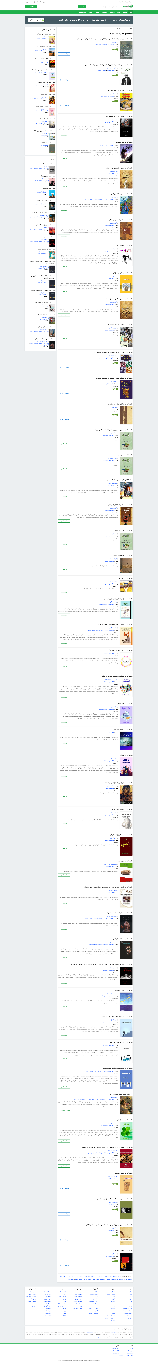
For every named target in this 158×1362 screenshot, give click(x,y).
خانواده (107, 635)
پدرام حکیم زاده (113, 356)
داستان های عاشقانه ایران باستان (99, 263)
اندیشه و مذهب (111, 1294)
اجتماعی (113, 1306)
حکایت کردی (115, 206)
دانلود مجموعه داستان (97, 206)
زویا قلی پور (44, 239)
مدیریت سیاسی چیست (79, 1055)
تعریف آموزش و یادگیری (66, 283)
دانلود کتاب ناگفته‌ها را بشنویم (122, 939)
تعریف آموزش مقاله (100, 285)
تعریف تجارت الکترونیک (96, 1078)
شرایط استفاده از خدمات (126, 1355)
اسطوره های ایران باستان (81, 127)
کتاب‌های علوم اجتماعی (107, 460)
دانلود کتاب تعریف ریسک (123, 531)
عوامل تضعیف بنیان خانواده (70, 635)
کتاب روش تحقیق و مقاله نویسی (83, 718)
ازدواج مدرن (76, 639)
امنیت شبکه (115, 1083)
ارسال (99, 1337)
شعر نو (130, 1299)
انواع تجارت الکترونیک (83, 1078)
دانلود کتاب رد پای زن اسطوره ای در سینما (118, 783)
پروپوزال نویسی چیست (91, 609)
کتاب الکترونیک (114, 1348)
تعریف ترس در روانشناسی (76, 975)
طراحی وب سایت (93, 1308)
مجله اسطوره (92, 490)
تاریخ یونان (92, 515)
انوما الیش (64, 230)
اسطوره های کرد (100, 204)
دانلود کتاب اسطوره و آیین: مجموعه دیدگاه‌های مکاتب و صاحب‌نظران (109, 1225)
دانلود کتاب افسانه (104, 923)
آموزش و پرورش (96, 283)
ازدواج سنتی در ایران (85, 639)
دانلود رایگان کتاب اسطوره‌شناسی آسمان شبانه (106, 311)
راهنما (33, 2)
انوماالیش (115, 232)
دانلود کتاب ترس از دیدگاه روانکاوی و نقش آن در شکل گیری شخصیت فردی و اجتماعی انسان (101, 965)
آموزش (111, 283)
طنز (131, 1301)
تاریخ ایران (110, 230)
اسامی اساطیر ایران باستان (111, 181)
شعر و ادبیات (33, 1292)
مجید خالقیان (113, 890)
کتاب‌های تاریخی (44, 145)
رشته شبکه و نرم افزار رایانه (90, 1076)
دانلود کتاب (64, 135)
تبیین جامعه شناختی (99, 635)
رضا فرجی (114, 197)
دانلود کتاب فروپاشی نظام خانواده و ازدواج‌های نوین (115, 625)
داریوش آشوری (113, 328)
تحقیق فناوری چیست (107, 737)
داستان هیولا (71, 923)
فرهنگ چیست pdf (74, 658)
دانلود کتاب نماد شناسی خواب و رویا (120, 91)
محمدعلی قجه (43, 329)
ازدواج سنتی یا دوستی (97, 639)
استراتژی (73, 1157)
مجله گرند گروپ (112, 483)
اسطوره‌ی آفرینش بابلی (84, 232)
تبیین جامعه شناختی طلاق (85, 635)
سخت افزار (95, 1304)
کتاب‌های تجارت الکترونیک (106, 1071)
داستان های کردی (83, 204)
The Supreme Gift (76, 1102)
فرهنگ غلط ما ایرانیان (102, 689)
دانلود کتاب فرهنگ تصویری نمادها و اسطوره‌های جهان (114, 378)
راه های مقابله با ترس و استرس (95, 977)
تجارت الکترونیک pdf (95, 1081)
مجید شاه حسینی (112, 786)
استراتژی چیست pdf (84, 1160)
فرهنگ (67, 661)
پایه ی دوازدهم (66, 1076)
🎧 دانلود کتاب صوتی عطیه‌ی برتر (121, 1094)
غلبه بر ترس (64, 1027)
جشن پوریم (63, 897)
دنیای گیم (62, 490)
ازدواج (111, 635)
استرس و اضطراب (74, 977)
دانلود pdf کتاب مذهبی (84, 1130)
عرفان (71, 820)
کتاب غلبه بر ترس (99, 1029)
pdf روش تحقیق (109, 718)
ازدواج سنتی (103, 637)
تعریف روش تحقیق (90, 611)
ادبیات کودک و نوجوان (108, 44)
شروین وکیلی (113, 120)
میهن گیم (90, 493)
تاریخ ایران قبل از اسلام (98, 258)
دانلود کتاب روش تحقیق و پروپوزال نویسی (118, 599)
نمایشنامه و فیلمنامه (127, 1311)
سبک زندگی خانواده (73, 1130)
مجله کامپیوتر (103, 493)
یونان (97, 515)
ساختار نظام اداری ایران (73, 1053)
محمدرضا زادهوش (42, 252)
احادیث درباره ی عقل (86, 1001)
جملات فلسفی (85, 589)
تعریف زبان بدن (99, 949)
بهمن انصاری (113, 249)
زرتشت (75, 845)
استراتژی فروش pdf (96, 1160)
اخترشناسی (84, 309)
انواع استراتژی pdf (94, 1162)
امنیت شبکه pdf (106, 1083)
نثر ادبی (130, 1306)
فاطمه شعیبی (43, 61)
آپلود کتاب (31, 6)
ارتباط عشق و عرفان (101, 1102)
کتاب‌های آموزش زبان (43, 268)
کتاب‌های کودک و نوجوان (42, 38)
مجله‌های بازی (110, 486)
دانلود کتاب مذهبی (97, 1001)
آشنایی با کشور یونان (68, 515)
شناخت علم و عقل (108, 1001)
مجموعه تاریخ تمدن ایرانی (106, 515)
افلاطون (75, 820)
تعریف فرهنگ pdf (110, 661)
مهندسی (104, 12)
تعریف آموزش (104, 283)
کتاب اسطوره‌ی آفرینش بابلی (69, 232)
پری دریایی (111, 925)
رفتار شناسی (80, 949)
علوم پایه (113, 1320)
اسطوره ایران (82, 129)
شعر (131, 1296)
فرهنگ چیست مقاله (98, 770)
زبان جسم (115, 951)
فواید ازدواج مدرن (67, 639)
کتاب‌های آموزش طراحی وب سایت (40, 72)
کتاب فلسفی (109, 820)
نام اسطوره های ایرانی (100, 256)
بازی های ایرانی (111, 493)
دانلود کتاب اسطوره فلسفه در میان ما (120, 325)
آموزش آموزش (87, 283)
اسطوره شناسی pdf (107, 129)
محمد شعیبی (113, 942)
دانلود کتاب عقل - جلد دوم (123, 990)
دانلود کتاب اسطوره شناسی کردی (121, 194)
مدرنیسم (67, 1050)
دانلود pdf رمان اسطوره (82, 150)
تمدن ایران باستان (109, 258)
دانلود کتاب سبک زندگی (124, 1120)
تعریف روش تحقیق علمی (67, 609)
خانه (130, 12)
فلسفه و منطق (102, 70)
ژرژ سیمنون (44, 203)
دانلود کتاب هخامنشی (96, 897)
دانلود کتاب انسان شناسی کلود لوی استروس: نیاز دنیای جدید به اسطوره (108, 65)
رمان (113, 152)
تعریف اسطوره (89, 129)
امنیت (96, 1296)
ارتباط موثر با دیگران (91, 954)
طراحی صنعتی (78, 1292)
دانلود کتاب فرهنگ (126, 755)
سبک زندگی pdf (95, 1130)
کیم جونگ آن (43, 305)
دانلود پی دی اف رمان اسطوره (76, 152)
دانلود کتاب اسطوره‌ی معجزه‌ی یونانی (120, 505)
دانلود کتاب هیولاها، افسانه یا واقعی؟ (119, 913)
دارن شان (44, 97)
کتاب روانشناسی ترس (88, 1029)
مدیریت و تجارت (32, 1301)
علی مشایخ (114, 1020)
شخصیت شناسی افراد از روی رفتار (93, 951)
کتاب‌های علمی (45, 135)
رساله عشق (109, 1104)
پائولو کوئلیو (114, 1097)
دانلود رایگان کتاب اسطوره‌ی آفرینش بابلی (101, 232)
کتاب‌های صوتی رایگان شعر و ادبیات (104, 1099)
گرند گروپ (96, 493)
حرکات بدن (74, 949)
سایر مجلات (48, 1316)
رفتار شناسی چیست (77, 951)
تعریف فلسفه (101, 566)
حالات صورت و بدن (107, 951)
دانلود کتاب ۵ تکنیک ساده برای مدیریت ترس (117, 1017)
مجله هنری (48, 1313)
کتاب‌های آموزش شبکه (92, 1071)
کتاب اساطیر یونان (90, 517)
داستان (130, 1292)
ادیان (106, 1256)
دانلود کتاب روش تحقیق (124, 704)
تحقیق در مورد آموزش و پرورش (85, 288)
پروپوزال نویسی (101, 609)
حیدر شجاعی (113, 94)
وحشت (81, 977)
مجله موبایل (48, 1294)
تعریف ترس (107, 975)
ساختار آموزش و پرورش (100, 288)
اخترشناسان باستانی (87, 311)
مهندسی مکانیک (77, 1301)
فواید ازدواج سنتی (94, 637)
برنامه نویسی (94, 1299)
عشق (76, 1104)
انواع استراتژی (103, 1162)
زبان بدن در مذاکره (90, 949)
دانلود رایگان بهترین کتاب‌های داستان (39, 99)
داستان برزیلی (88, 1104)
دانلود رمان (102, 150)
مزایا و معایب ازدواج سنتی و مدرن (80, 637)
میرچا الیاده (114, 1254)
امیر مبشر (44, 317)
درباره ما (130, 1351)
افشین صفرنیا (113, 276)
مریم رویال (44, 49)
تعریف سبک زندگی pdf (84, 1135)
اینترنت (96, 1292)
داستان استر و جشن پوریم (74, 897)
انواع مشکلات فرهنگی (76, 689)
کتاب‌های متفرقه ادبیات (43, 294)
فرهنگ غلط (110, 686)
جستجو (82, 7)
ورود (44, 2)
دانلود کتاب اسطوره (116, 1279)
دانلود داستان (107, 206)
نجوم (71, 309)
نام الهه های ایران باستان (84, 260)
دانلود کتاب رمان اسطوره (124, 142)
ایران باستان (109, 871)
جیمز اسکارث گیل (42, 179)
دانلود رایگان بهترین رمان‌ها (42, 50)
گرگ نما (106, 925)
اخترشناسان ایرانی (64, 309)
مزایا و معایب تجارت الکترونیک (68, 1078)
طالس (93, 820)
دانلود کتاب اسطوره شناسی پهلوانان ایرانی (118, 116)
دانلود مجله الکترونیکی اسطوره (105, 490)
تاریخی (113, 1299)
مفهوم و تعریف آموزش (112, 285)
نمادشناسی (104, 96)
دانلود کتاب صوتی (65, 1110)
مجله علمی (48, 1308)
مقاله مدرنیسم (100, 1053)
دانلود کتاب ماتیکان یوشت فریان (121, 835)
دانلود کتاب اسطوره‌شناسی (123, 1173)
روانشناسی (112, 1304)
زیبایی (64, 1299)
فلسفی (113, 1311)
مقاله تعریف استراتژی (72, 1160)
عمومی (97, 12)
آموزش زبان (129, 1316)
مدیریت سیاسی (104, 1055)
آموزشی (34, 1306)
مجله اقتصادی (47, 1301)
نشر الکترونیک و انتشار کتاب (125, 2)
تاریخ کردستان (73, 204)
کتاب (118, 1334)
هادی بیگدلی (44, 191)
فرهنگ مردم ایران (65, 689)
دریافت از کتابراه (64, 54)
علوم (118, 12)
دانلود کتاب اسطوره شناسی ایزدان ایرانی (119, 168)
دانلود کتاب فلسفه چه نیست (122, 556)
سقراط (79, 820)
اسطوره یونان (85, 515)
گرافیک (96, 1311)
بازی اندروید (74, 493)
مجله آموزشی (47, 1306)
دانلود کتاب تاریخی (108, 845)
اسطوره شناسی (92, 127)
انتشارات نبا (66, 1001)
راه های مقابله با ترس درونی (107, 980)
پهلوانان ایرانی (97, 129)
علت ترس (66, 975)
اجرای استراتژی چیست (83, 1162)
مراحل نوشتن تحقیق (101, 611)
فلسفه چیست (93, 566)
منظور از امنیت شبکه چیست (105, 1076)
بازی (117, 493)
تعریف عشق (109, 1102)
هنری (64, 1313)
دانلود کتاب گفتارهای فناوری (123, 729)
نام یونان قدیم (80, 517)
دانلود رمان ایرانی (71, 150)
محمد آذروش (43, 266)
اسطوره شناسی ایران (68, 127)
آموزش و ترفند (94, 1294)
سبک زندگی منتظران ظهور (97, 1135)
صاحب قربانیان (113, 628)
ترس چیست (100, 975)
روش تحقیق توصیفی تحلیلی (77, 611)
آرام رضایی (44, 121)
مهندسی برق (78, 1299)
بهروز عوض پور (113, 1202)
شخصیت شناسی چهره (112, 954)
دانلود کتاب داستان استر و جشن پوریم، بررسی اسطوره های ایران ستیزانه (108, 887)
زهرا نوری (114, 42)
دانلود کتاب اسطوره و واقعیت (122, 1251)
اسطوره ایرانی (81, 845)
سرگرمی (64, 1301)
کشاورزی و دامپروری (110, 1318)
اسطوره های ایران (74, 871)
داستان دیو (71, 206)
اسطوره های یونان (65, 1277)
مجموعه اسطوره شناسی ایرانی (105, 127)
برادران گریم (44, 37)
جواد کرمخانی (113, 602)
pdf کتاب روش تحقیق (99, 718)
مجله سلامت (47, 1311)
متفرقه (64, 1316)
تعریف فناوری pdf (95, 737)
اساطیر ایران (109, 256)
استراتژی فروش (96, 1157)
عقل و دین (106, 1003)
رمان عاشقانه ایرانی (94, 150)
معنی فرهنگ (96, 658)
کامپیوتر (112, 12)
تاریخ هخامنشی (95, 871)
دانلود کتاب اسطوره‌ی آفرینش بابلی (120, 220)
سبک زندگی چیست (81, 1132)
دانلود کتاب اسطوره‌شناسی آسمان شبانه (119, 299)
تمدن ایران (66, 871)
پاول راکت (44, 133)
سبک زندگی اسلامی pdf (106, 1130)
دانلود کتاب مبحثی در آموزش (122, 273)
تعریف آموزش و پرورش (74, 285)
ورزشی (64, 1311)
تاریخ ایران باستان (102, 309)
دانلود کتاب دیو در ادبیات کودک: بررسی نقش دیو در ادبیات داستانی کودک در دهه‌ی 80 (103, 39)
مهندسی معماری (77, 1296)
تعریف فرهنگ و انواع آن (106, 658)
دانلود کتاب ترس (86, 1031)
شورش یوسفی (113, 559)
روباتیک (80, 1306)
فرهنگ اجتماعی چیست (86, 658)
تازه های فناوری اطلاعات (103, 740)
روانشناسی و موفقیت (31, 1296)
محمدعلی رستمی (112, 1123)
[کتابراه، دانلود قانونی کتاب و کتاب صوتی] (115, 50)
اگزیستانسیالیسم (113, 1055)
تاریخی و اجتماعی (32, 1299)
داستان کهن (91, 204)
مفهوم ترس (93, 975)
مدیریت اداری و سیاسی (92, 1055)
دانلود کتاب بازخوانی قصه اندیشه (121, 809)
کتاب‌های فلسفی (109, 330)
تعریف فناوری (74, 737)
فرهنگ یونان (78, 515)
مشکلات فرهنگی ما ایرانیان (88, 765)
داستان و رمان (32, 1294)
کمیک (130, 1304)
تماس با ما (27, 2)
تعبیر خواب (111, 96)
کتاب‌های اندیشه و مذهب (42, 192)
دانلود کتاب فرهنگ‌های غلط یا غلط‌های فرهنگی (117, 676)
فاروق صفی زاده (112, 1176)
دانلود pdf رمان (101, 152)
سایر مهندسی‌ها (78, 1308)
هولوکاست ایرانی (101, 900)
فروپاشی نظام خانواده (112, 637)
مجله (90, 12)
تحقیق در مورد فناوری (84, 737)
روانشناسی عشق (114, 1107)
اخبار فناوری (67, 737)
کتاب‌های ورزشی (44, 319)
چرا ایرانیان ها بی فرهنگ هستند (88, 686)
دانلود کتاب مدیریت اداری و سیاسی (120, 1042)
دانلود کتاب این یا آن (125, 578)
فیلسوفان (98, 820)
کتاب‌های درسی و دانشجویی (106, 604)
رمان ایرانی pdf (93, 152)
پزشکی (113, 1296)
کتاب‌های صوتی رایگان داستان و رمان (84, 1099)
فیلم (101, 793)
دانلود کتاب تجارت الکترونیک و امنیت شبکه (117, 1068)
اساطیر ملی (106, 793)
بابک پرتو (114, 407)
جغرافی (113, 1301)
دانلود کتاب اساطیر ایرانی (124, 246)
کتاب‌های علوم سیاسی (108, 435)
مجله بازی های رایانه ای (82, 490)
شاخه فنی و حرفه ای (76, 1076)
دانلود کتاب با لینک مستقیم (107, 1132)
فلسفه (111, 566)
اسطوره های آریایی (89, 256)
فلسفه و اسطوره (65, 820)
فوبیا (85, 977)
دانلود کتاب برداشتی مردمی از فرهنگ (120, 650)
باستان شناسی (92, 178)
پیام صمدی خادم (112, 813)
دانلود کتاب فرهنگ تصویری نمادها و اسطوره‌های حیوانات (113, 352)
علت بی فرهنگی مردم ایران (89, 689)
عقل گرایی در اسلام (75, 1001)
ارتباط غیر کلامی (80, 954)
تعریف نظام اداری (84, 1053)
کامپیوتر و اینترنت (93, 1313)
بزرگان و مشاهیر (62, 1292)
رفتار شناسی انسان (66, 951)
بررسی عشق (85, 1102)
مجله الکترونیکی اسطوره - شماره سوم (119, 480)
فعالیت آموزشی (63, 285)
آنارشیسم (64, 1053)
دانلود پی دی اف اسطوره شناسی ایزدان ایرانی (80, 181)
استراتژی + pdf (112, 1162)
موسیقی (64, 1308)
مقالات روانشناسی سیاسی (105, 1050)
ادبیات (125, 12)
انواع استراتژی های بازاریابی (84, 1157)
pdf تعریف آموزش (78, 283)
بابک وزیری (114, 707)
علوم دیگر (112, 1323)
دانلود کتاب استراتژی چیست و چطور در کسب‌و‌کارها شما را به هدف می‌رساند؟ (106, 1147)
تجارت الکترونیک (107, 1078)
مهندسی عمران (78, 1294)
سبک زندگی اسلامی (72, 1135)
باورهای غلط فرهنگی (113, 691)
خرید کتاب (116, 1353)
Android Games (82, 493)
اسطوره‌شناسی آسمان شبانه (73, 311)
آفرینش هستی (103, 230)
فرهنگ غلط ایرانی (101, 686)
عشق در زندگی (105, 1107)
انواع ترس (86, 975)
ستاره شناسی (77, 309)
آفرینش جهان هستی (92, 230)
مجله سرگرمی (47, 1299)
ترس (111, 975)
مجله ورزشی (47, 1304)
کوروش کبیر (87, 871)
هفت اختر (63, 311)
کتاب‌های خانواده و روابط (107, 630)
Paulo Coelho (67, 1102)
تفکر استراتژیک (114, 1160)
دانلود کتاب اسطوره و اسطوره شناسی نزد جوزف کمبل (114, 1199)
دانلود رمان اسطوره (109, 155)
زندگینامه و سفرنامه (127, 1308)
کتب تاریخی (98, 845)
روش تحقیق (109, 609)
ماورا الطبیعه (86, 923)
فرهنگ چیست (110, 663)
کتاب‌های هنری (110, 788)
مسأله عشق (92, 1102)
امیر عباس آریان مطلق (111, 679)
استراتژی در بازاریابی (65, 1157)
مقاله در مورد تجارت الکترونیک (110, 1081)
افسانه (111, 923)
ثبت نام (39, 2)
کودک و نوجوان (62, 1306)
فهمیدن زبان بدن (101, 954)
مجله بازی (48, 1296)
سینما (111, 793)
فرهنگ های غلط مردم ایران (72, 686)
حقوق (113, 1313)
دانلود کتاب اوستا (86, 258)
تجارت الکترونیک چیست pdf (82, 1081)
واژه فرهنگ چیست (88, 661)
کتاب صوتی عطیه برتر (68, 1104)
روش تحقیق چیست (113, 611)
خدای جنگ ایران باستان (70, 260)
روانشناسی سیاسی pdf (91, 1050)
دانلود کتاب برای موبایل (93, 1132)
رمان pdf (86, 152)
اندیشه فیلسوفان (86, 820)
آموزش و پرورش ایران (112, 288)
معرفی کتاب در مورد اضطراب (98, 1031)
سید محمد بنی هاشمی (111, 994)
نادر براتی (45, 166)
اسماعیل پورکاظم (43, 109)
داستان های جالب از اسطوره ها (83, 206)
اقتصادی (113, 1292)
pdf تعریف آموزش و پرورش (87, 285)
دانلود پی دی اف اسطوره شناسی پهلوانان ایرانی (102, 131)
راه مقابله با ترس (108, 977)
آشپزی (64, 1294)
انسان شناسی (110, 70)
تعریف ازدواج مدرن (109, 639)
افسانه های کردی (64, 204)
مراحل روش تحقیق (79, 609)
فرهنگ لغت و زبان (127, 1313)
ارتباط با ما (130, 1348)
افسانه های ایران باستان (67, 178)
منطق (107, 566)
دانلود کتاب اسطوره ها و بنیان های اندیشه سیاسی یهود (113, 430)
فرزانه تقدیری (43, 215)
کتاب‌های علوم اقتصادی (107, 1153)
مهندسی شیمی (78, 1304)
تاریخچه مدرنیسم (109, 1053)
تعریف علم (112, 1003)
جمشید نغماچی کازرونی (110, 864)
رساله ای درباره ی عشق (99, 1104)
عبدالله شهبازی (113, 433)
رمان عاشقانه (109, 150)
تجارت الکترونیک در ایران (67, 1081)
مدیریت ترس (97, 1027)
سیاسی (113, 1308)
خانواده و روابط (62, 1296)
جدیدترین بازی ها (70, 490)
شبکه (96, 1306)
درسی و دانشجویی (110, 1316)
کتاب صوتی (82, 12)
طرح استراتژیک (106, 1160)
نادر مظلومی (114, 534)
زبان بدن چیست (108, 949)
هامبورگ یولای (113, 968)
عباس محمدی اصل (112, 68)
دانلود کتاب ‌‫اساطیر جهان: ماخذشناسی (119, 404)
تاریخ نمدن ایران (86, 897)
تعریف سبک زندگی (70, 1132)
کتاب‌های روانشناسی (43, 63)
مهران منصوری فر (112, 1150)
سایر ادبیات (129, 1318)
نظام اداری (92, 1053)
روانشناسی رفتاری (65, 949)
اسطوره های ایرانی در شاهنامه (99, 260)
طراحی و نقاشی (110, 358)
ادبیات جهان (98, 44)
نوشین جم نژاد (43, 227)
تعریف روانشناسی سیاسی (78, 1050)
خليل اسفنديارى (112, 458)
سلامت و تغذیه (62, 1304)
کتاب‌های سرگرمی (44, 345)
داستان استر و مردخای (112, 900)
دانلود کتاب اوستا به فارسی (73, 258)
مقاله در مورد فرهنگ (99, 661)
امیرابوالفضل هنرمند (42, 341)
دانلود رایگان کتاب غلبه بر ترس (74, 1029)
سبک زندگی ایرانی (109, 1135)
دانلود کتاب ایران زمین (125, 861)
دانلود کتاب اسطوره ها (125, 455)
